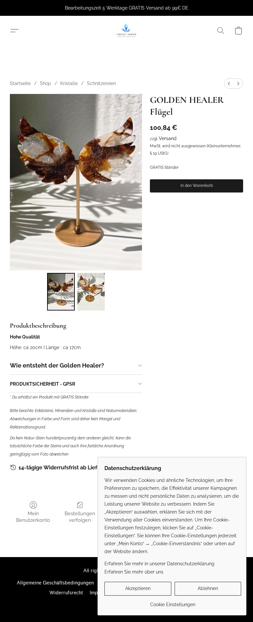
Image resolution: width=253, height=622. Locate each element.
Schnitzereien (101, 83)
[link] (172, 602)
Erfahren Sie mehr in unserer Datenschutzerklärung (159, 563)
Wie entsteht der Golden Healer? (57, 365)
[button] (126, 30)
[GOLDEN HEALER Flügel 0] (61, 292)
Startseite (20, 83)
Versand (168, 138)
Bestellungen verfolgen (80, 517)
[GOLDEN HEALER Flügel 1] (91, 292)
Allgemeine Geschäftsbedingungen (55, 583)
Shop (45, 83)
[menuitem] (229, 83)
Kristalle (69, 83)
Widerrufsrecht (66, 593)
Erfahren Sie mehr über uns (133, 572)
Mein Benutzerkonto (33, 517)
